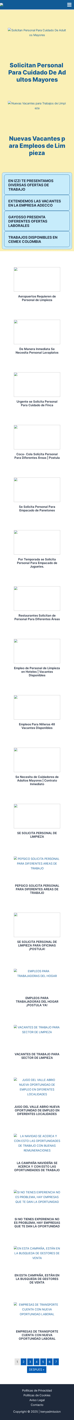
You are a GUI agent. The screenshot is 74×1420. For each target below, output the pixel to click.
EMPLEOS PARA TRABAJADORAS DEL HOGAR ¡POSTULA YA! (37, 1001)
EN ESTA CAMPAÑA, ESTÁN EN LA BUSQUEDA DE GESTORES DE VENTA (37, 1278)
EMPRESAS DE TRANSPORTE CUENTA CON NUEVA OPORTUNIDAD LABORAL (37, 1335)
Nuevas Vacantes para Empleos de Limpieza (37, 145)
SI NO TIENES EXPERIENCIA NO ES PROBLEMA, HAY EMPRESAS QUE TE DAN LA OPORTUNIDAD (37, 1222)
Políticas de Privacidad (37, 1390)
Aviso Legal (37, 1400)
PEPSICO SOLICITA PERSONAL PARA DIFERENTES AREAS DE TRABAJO (37, 889)
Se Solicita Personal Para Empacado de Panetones (37, 508)
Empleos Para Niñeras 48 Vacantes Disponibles (37, 726)
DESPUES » (36, 1369)
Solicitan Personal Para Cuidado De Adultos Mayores (37, 72)
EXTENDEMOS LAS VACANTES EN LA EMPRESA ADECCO (34, 203)
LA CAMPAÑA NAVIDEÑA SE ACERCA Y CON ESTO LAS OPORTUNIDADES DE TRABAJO (37, 1166)
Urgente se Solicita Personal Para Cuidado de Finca (37, 403)
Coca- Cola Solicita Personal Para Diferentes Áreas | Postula (37, 456)
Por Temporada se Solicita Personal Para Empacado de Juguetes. (37, 562)
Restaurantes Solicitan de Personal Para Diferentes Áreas (37, 617)
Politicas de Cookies (37, 1395)
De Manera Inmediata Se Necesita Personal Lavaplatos (37, 350)
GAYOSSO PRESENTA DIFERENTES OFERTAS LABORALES (27, 221)
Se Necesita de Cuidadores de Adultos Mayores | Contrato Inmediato (37, 780)
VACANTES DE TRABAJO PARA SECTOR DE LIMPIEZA (37, 1056)
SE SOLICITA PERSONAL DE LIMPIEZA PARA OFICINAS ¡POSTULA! (37, 945)
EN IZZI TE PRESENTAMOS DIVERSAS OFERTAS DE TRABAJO (30, 185)
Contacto (37, 1405)
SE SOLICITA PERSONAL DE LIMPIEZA (37, 834)
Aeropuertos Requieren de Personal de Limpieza (37, 298)
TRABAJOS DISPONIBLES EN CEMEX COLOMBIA (32, 239)
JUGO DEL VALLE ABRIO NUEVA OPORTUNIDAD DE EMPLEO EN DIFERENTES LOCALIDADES (37, 1110)
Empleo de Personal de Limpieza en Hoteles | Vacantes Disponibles (37, 671)
